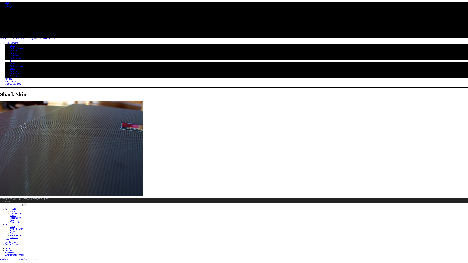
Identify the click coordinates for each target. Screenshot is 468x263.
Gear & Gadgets (12, 244)
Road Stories (10, 242)
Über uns (8, 4)
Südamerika (15, 222)
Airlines (8, 240)
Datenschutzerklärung (12, 8)
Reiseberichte (11, 209)
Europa (13, 216)
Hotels (7, 224)
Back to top (5, 201)
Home (7, 3)
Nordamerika (15, 218)
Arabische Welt (16, 213)
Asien (12, 231)
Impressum (8, 6)
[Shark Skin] (71, 195)
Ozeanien (14, 220)
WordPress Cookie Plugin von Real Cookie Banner (19, 259)
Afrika (12, 211)
